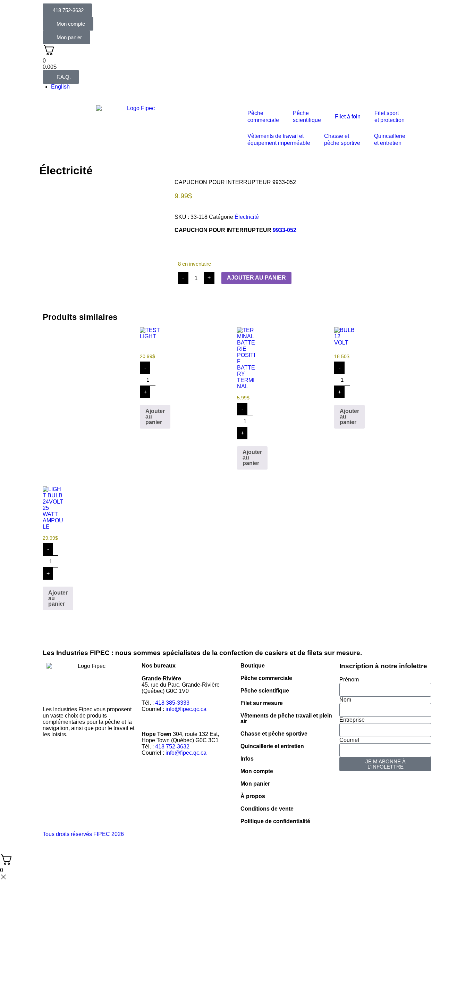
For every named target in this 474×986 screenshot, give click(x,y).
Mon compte (256, 771)
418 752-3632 (172, 746)
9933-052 (284, 230)
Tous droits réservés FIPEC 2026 (83, 834)
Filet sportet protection (389, 116)
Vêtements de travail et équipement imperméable (278, 139)
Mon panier (255, 784)
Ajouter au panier (256, 278)
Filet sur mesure (261, 703)
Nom (345, 700)
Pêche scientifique (264, 691)
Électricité (66, 170)
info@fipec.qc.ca (186, 709)
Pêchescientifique (307, 116)
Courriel (349, 740)
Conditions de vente (267, 809)
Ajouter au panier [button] (155, 416)
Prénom (349, 679)
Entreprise (352, 720)
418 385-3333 (172, 703)
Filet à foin (348, 116)
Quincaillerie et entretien (272, 746)
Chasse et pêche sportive (342, 139)
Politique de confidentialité (275, 821)
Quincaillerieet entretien (389, 139)
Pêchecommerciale (263, 116)
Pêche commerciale (266, 678)
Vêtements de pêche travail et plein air (286, 718)
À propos (252, 796)
